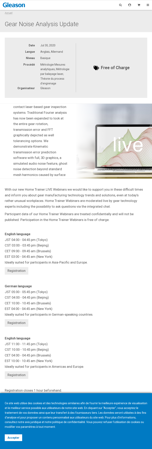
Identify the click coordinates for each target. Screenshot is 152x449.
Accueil (8, 12)
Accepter (13, 437)
